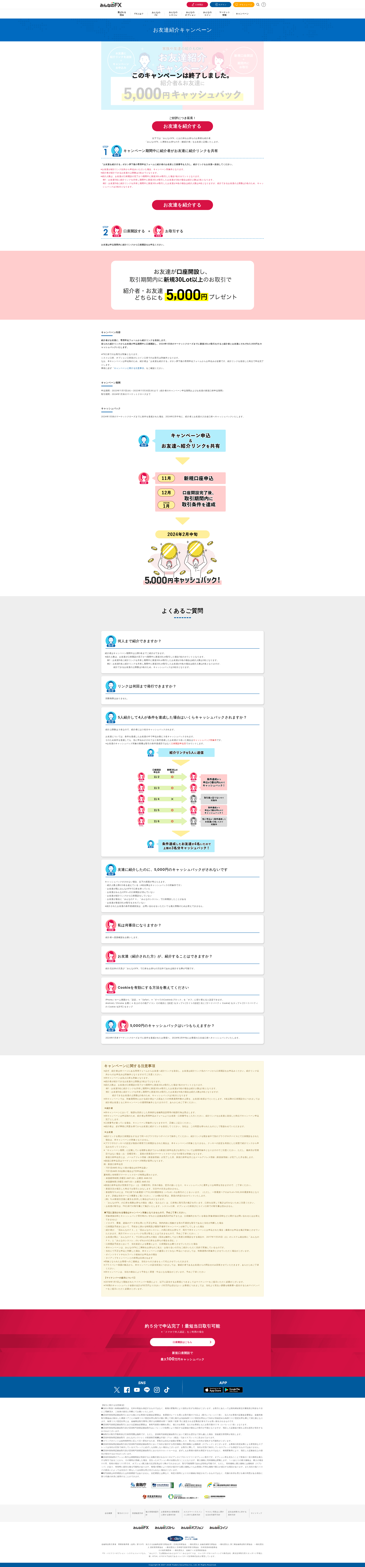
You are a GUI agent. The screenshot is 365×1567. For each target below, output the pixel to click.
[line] (147, 1390)
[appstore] (213, 1390)
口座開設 (199, 4)
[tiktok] (167, 1390)
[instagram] (157, 1390)
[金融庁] (138, 1485)
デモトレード (245, 4)
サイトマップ (256, 1513)
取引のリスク (123, 1513)
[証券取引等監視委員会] (214, 1497)
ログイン (222, 4)
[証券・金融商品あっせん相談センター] (183, 1496)
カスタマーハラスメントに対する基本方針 (193, 1513)
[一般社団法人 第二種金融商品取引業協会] (222, 1485)
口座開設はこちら (182, 1342)
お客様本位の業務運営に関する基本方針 (170, 1513)
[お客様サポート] (263, 5)
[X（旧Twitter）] (117, 1390)
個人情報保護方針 (152, 1513)
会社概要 (108, 1513)
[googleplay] (233, 1390)
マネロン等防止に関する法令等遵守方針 (214, 1513)
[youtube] (137, 1390)
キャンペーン (242, 13)
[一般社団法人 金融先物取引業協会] (190, 1485)
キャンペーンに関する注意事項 (129, 368)
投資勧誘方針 (137, 1513)
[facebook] (127, 1390)
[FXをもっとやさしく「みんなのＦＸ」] (110, 3)
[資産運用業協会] (152, 1496)
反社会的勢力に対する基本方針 (237, 1513)
